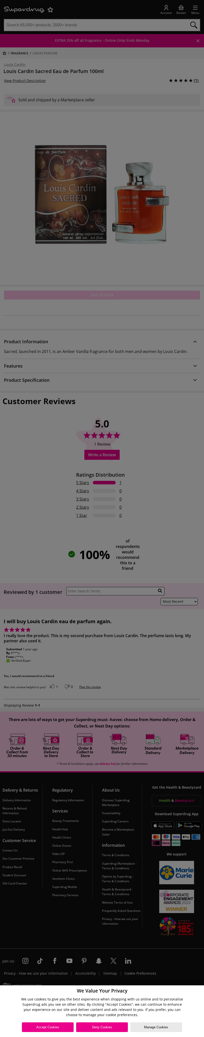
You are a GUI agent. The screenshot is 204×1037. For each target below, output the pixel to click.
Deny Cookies (102, 1027)
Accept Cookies (47, 1027)
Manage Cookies (156, 1027)
